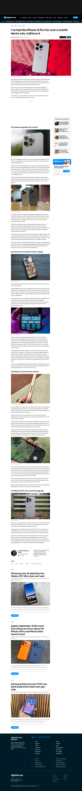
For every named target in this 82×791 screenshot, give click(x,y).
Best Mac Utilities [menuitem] (30, 21)
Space (57, 745)
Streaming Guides (59, 747)
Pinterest (44, 737)
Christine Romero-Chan (16, 37)
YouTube (39, 737)
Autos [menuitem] (54, 17)
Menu (2, 17)
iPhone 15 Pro (25, 165)
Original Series (59, 753)
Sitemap (65, 779)
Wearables (58, 743)
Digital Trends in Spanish (60, 764)
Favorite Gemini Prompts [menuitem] (67, 21)
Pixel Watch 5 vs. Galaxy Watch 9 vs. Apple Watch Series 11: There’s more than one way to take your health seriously (64, 138)
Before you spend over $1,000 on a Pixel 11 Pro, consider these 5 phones (63, 151)
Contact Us (37, 760)
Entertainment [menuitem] (41, 17)
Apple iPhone (21, 563)
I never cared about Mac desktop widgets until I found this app (64, 123)
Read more (14, 615)
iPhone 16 (34, 79)
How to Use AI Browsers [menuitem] (47, 21)
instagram (20, 555)
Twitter (37, 737)
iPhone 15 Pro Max (22, 167)
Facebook (32, 737)
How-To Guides (59, 751)
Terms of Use (55, 781)
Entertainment (38, 751)
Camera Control (16, 408)
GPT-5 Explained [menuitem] (76, 21)
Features (27, 563)
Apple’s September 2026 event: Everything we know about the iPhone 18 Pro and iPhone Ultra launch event (64, 131)
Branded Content (59, 760)
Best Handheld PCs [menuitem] (37, 21)
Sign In (75, 17)
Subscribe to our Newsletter (61, 758)
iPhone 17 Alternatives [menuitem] (57, 21)
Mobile (12, 563)
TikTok (42, 737)
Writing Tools (24, 339)
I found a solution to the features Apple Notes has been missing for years (63, 144)
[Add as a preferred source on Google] (62, 37)
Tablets (57, 741)
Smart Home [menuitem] (60, 17)
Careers (54, 774)
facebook (18, 555)
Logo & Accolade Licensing (40, 766)
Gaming (36, 745)
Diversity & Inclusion (56, 779)
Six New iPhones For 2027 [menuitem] (20, 21)
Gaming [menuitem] (34, 17)
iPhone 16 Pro (29, 89)
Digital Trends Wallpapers (60, 762)
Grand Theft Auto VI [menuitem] (10, 21)
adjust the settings (32, 473)
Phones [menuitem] (29, 17)
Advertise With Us (38, 762)
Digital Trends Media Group (17, 786)
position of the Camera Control (33, 429)
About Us (36, 758)
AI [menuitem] (19, 17)
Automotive (37, 753)
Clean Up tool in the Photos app (38, 340)
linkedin (22, 555)
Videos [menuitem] (66, 17)
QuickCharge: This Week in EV (36, 563)
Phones (36, 741)
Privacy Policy (57, 173)
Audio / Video (37, 747)
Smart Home (37, 749)
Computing (37, 743)
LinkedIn (47, 737)
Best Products (58, 749)
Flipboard (49, 737)
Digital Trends (8, 19)
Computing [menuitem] (24, 17)
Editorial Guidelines (38, 764)
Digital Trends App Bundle (60, 766)
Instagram (35, 737)
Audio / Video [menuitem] (49, 17)
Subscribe (66, 171)
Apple (16, 563)
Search (80, 17)
